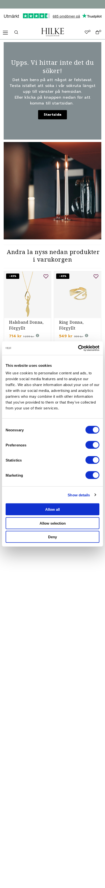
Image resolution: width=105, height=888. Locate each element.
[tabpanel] (27, 314)
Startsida (53, 114)
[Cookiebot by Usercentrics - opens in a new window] (78, 348)
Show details (79, 495)
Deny (52, 537)
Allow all (52, 509)
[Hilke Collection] (52, 32)
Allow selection (53, 523)
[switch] (92, 445)
